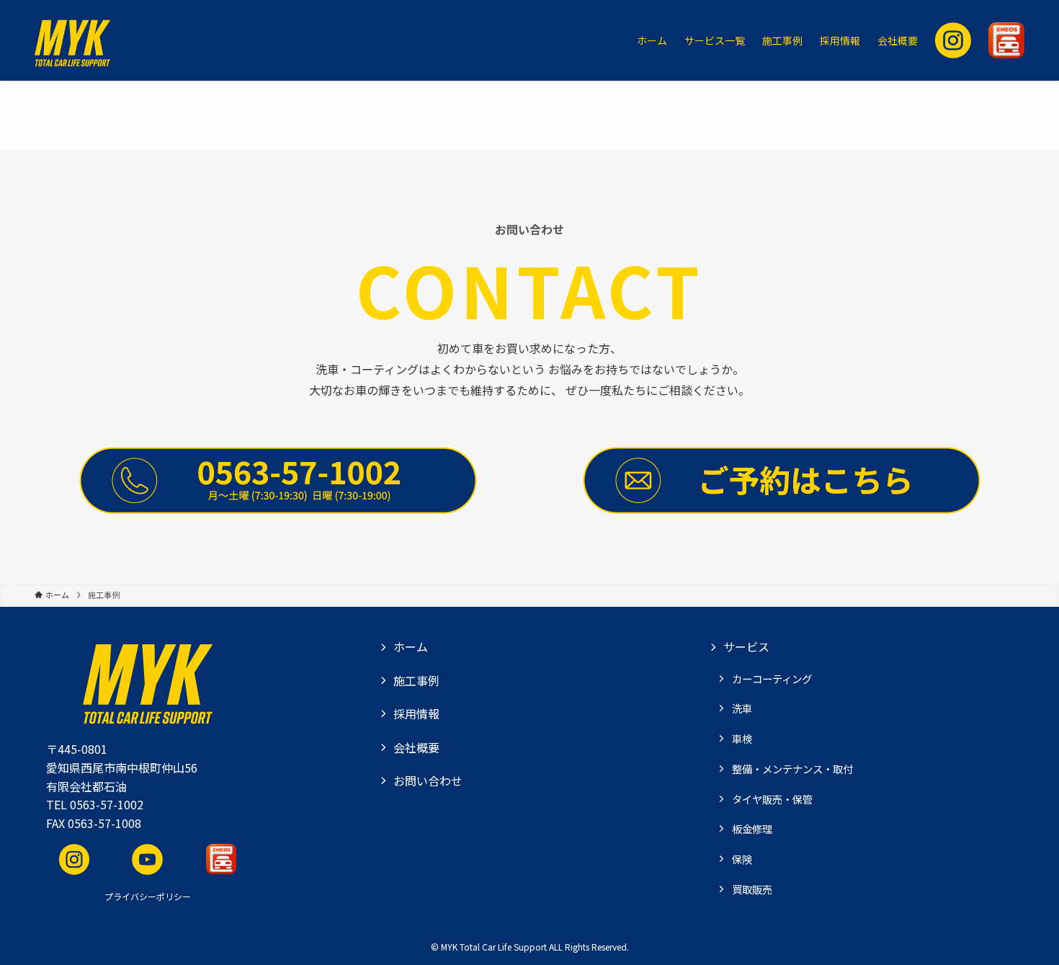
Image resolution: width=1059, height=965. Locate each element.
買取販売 (752, 889)
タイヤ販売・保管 (772, 798)
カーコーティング (772, 678)
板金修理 (752, 828)
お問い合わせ (428, 780)
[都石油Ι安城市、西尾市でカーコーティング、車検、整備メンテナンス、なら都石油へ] (72, 40)
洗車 (742, 708)
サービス (746, 646)
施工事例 (416, 680)
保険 (742, 858)
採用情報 (416, 713)
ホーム (410, 646)
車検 (742, 738)
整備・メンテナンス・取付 (792, 768)
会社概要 (416, 747)
